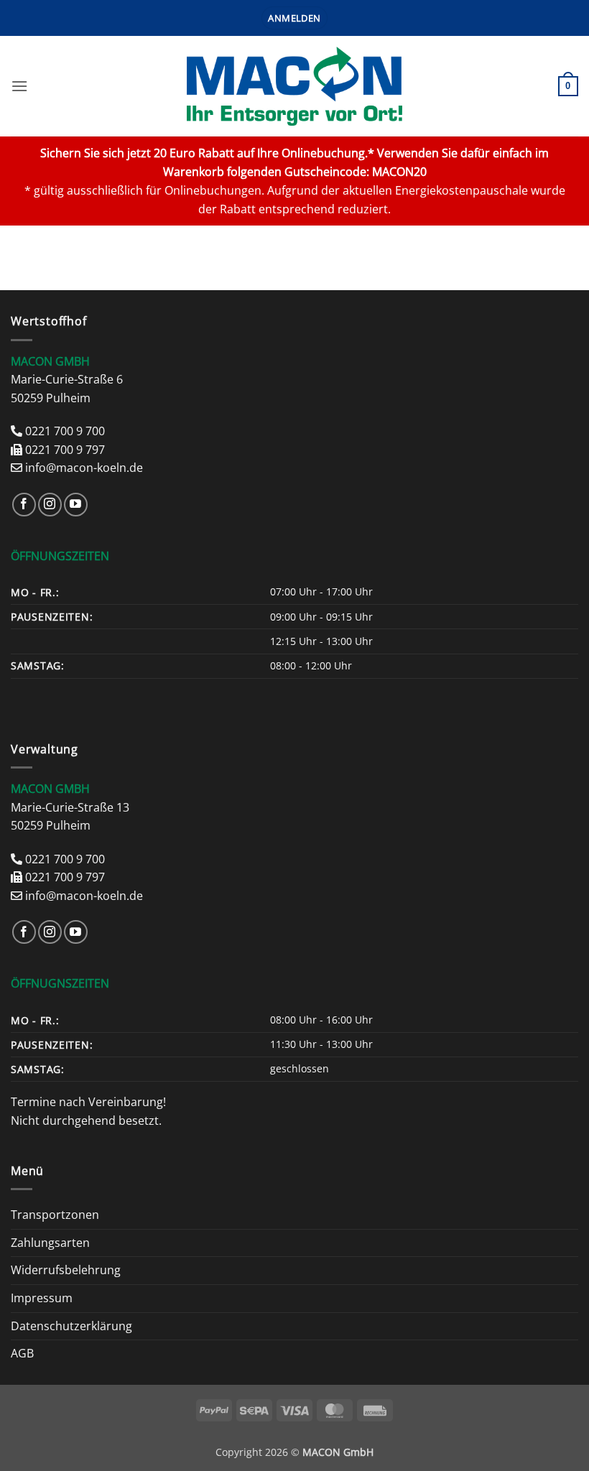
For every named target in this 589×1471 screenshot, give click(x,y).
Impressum (42, 1298)
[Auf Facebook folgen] (24, 504)
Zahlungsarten (50, 1242)
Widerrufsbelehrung (66, 1270)
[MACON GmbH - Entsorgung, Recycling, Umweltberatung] (295, 86)
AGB (22, 1353)
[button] (294, 18)
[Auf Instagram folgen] (50, 504)
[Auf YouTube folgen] (76, 504)
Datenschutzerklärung (71, 1326)
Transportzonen (55, 1214)
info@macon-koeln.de (84, 467)
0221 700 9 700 (65, 431)
